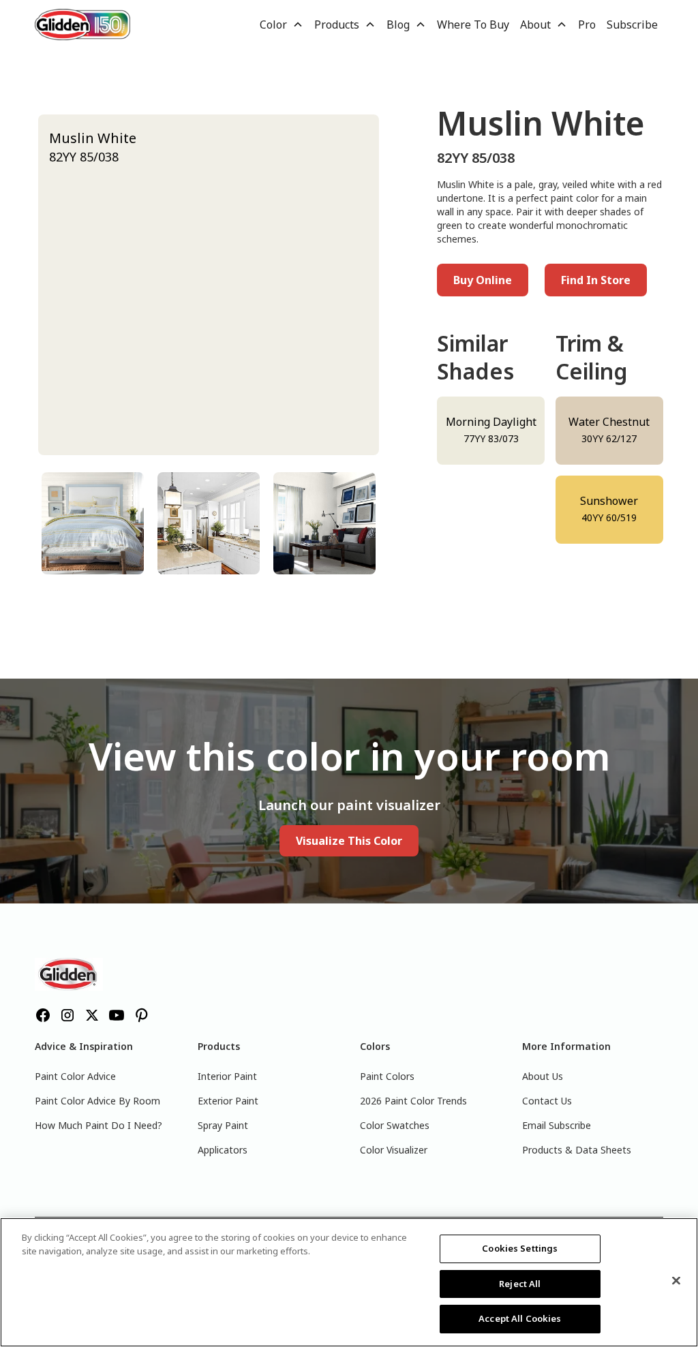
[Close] (676, 1281)
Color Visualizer (393, 1149)
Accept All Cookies (520, 1318)
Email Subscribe (556, 1125)
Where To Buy (473, 24)
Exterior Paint (228, 1100)
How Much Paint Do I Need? (98, 1125)
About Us (542, 1076)
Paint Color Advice (75, 1076)
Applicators (222, 1149)
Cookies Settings (520, 1248)
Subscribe (632, 24)
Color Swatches (394, 1125)
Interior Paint (227, 1076)
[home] (82, 24)
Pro (587, 24)
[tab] (93, 523)
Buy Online (482, 280)
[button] (281, 24)
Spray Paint (223, 1125)
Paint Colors (387, 1076)
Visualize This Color (349, 840)
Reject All (520, 1284)
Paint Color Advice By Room (97, 1100)
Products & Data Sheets (576, 1149)
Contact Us (547, 1100)
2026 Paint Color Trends (413, 1100)
